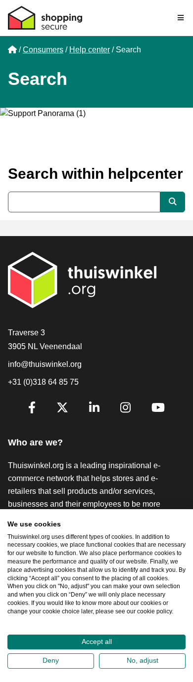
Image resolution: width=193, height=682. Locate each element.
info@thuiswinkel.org (45, 364)
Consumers (43, 49)
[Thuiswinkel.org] (45, 18)
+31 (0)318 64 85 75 (43, 382)
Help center (89, 49)
